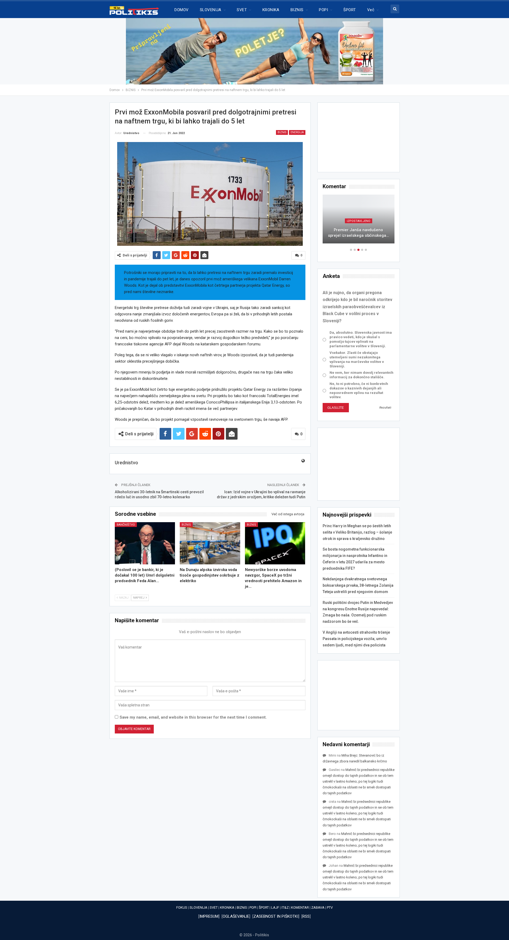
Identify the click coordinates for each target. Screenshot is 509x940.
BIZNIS (297, 9)
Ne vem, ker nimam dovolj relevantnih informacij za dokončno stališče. (361, 375)
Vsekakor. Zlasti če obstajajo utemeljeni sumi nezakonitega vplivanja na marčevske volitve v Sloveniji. (357, 359)
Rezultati (385, 407)
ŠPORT (349, 9)
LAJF (275, 907)
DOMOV (181, 9)
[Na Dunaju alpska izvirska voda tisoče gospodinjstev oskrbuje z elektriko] (210, 543)
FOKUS (181, 907)
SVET (242, 9)
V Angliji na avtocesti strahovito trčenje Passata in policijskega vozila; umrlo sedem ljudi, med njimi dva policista (356, 638)
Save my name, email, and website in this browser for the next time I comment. (193, 717)
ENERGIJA (297, 132)
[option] (358, 222)
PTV (330, 907)
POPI (323, 9)
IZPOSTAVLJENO (358, 221)
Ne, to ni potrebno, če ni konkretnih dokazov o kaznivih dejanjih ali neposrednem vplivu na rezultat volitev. (359, 390)
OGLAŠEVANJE (236, 916)
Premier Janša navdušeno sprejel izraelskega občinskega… (358, 233)
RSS (306, 916)
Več (370, 9)
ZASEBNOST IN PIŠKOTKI (275, 916)
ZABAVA (317, 907)
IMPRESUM (208, 916)
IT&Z (285, 907)
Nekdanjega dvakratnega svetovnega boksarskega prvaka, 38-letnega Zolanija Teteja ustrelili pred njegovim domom (358, 585)
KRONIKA (270, 9)
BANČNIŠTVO (126, 524)
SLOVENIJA (210, 9)
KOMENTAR (300, 907)
